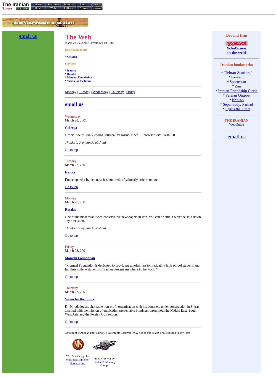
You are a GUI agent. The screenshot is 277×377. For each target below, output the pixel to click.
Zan (238, 86)
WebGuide (236, 124)
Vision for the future (79, 81)
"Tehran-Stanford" (238, 72)
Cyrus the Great (237, 109)
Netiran (238, 100)
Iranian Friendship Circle (238, 91)
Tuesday (84, 92)
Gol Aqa (72, 56)
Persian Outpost (237, 95)
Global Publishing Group (104, 363)
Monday (70, 92)
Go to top (71, 150)
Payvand (238, 77)
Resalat (71, 74)
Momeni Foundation (79, 77)
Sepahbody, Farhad (238, 104)
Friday (130, 92)
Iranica (71, 70)
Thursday (117, 92)
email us (28, 36)
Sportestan (238, 81)
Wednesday (100, 92)
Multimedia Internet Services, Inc (77, 361)
